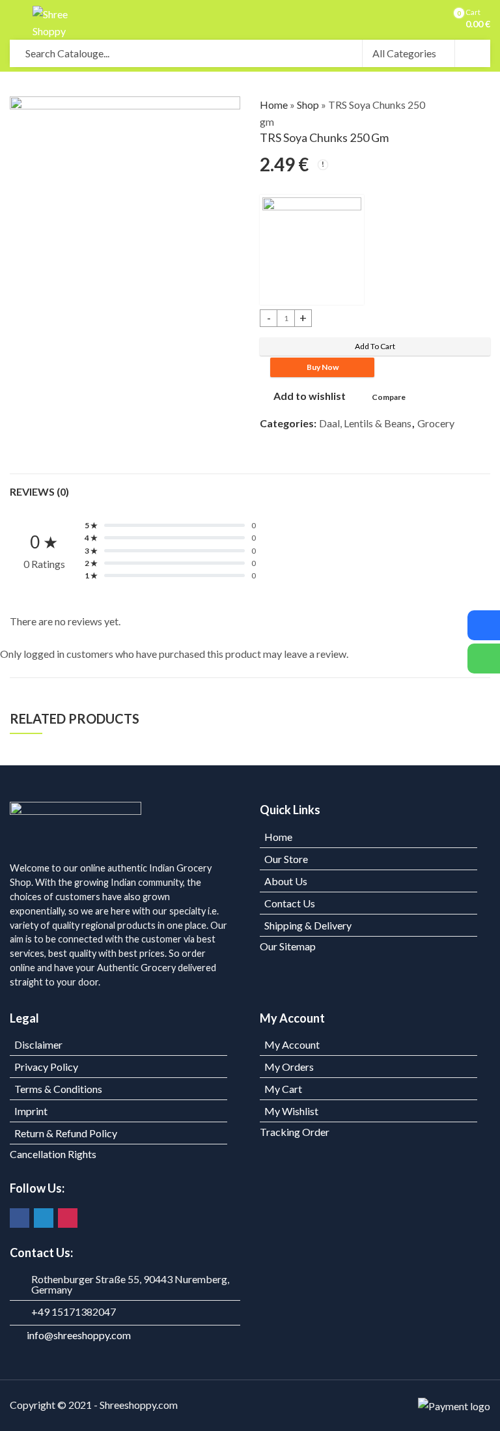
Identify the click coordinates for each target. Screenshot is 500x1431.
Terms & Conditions (58, 1089)
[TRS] (312, 250)
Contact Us (289, 903)
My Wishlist (291, 1111)
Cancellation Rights (53, 1154)
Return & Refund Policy (65, 1133)
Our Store (286, 859)
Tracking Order (294, 1132)
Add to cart (375, 346)
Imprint (31, 1111)
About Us (285, 881)
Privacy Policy (46, 1066)
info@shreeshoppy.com (79, 1335)
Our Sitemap (288, 946)
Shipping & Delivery (308, 925)
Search (472, 53)
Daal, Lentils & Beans (365, 423)
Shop (308, 104)
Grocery (435, 423)
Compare (389, 397)
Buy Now (323, 367)
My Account (292, 1044)
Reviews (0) (39, 491)
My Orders (289, 1066)
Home (274, 104)
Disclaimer (38, 1044)
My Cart (283, 1089)
